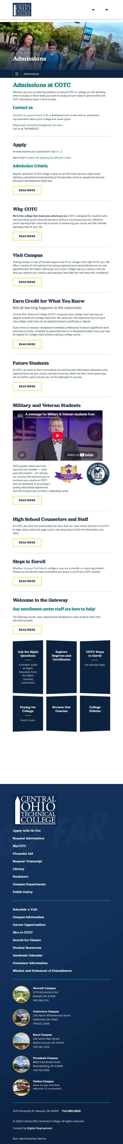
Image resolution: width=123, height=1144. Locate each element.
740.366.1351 (41, 1000)
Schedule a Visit (25, 909)
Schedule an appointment (27, 115)
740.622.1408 (41, 1023)
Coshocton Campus (46, 1011)
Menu (106, 9)
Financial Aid (23, 853)
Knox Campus (42, 1034)
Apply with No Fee (27, 830)
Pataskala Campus (45, 1058)
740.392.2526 (41, 1046)
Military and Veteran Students (47, 405)
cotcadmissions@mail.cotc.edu (43, 125)
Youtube (27, 816)
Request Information (28, 838)
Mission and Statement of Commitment (42, 971)
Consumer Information (30, 963)
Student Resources (27, 948)
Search (93, 9)
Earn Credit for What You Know (49, 301)
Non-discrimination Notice (29, 1138)
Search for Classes (27, 940)
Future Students (31, 363)
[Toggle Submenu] (17, 74)
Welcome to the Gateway (40, 600)
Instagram (38, 816)
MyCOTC (19, 846)
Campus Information (28, 917)
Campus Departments (29, 884)
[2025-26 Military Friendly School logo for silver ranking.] (98, 474)
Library (18, 869)
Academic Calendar (28, 955)
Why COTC (25, 209)
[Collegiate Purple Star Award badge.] (68, 473)
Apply (19, 144)
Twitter (49, 816)
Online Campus (43, 1081)
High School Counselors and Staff (50, 519)
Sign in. (55, 151)
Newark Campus (44, 988)
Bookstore (20, 876)
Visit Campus (28, 255)
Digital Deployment (39, 1128)
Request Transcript (27, 861)
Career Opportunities (29, 925)
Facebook (16, 816)
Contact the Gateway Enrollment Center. (49, 157)
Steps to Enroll (29, 561)
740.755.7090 (41, 1070)
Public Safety (23, 892)
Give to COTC (23, 932)
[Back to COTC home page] (35, 810)
